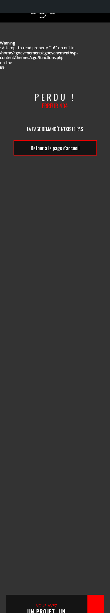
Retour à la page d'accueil (55, 148)
